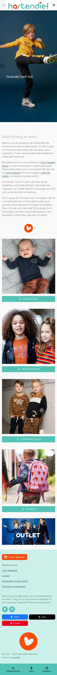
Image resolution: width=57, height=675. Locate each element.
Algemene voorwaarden (14, 586)
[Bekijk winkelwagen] (53, 5)
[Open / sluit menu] (3, 5)
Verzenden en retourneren (15, 581)
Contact (6, 576)
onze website (13, 172)
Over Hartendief (9, 570)
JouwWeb (16, 657)
